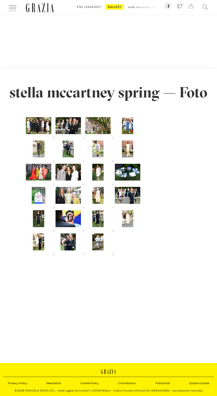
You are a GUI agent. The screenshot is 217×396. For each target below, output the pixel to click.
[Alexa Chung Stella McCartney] (68, 125)
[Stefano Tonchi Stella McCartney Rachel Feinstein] (68, 172)
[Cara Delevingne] (68, 148)
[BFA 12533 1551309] (38, 172)
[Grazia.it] (40, 7)
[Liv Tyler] (38, 148)
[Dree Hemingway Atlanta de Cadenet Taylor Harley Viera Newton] (127, 125)
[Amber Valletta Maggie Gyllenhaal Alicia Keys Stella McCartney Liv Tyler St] (38, 125)
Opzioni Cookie (199, 383)
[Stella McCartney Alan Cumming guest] (68, 195)
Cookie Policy (90, 383)
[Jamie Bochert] (98, 218)
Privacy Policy (17, 383)
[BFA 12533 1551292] (127, 172)
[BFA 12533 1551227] (98, 195)
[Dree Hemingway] (98, 241)
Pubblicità (163, 383)
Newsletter (53, 383)
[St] (38, 241)
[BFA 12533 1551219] (98, 125)
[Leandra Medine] (127, 148)
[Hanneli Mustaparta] (127, 218)
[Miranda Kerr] (98, 172)
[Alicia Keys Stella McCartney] (68, 241)
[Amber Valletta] (98, 148)
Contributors (127, 383)
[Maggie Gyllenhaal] (38, 218)
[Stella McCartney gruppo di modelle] (127, 195)
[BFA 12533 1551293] (38, 195)
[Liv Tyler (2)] (68, 218)
